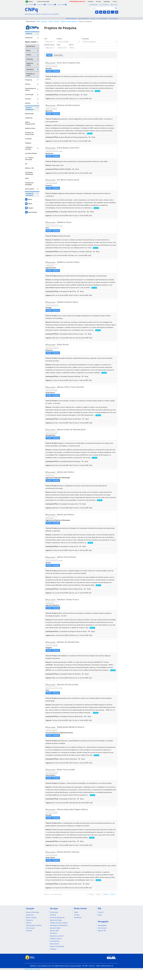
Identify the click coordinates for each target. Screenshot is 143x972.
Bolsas (28, 50)
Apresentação (30, 46)
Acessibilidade (93, 4)
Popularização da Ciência (30, 89)
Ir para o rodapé (61, 4)
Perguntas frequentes (71, 18)
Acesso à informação (43, 1)
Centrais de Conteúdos (30, 194)
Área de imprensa (113, 18)
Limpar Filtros (58, 55)
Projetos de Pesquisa (85, 21)
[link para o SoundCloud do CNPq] (100, 12)
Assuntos (44, 21)
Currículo (56, 71)
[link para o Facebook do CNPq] (104, 12)
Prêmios (27, 84)
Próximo (105, 894)
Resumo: (49, 83)
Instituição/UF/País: (52, 95)
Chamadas (29, 59)
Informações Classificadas (29, 173)
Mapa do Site (114, 4)
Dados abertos (29, 189)
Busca (71, 45)
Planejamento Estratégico (29, 183)
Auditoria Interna (30, 128)
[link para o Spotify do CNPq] (112, 12)
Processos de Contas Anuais (29, 133)
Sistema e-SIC (29, 168)
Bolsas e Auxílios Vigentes (69, 21)
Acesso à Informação (30, 108)
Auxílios (28, 55)
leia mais (98, 91)
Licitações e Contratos (28, 148)
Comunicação (29, 94)
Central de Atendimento (83, 18)
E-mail (49, 71)
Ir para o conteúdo (30, 4)
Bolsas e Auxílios (54, 21)
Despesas (28, 143)
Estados (59, 39)
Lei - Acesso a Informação (29, 158)
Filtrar (49, 55)
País (45, 39)
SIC (26, 164)
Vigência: (49, 98)
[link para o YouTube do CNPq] (96, 12)
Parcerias (28, 99)
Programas (28, 80)
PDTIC (27, 178)
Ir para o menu (41, 4)
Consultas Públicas (31, 153)
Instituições (85, 39)
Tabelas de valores (29, 64)
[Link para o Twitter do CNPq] (108, 12)
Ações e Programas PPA (30, 123)
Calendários (30, 69)
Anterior (98, 894)
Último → (113, 894)
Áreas (59, 45)
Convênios (28, 139)
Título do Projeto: (51, 76)
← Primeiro (90, 894)
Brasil (31, 1)
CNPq (38, 21)
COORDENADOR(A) (52, 64)
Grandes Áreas (49, 45)
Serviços (93, 18)
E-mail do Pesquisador (102, 18)
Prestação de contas (30, 74)
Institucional (28, 38)
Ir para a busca (51, 4)
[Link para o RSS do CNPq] (116, 12)
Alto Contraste (104, 4)
